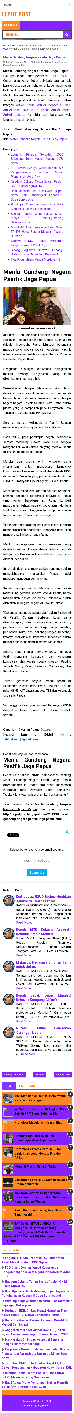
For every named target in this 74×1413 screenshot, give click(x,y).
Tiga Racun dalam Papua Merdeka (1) (35, 259)
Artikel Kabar (40, 110)
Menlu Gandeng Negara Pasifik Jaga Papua (38, 139)
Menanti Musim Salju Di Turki (35, 1166)
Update (21, 65)
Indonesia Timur (49, 62)
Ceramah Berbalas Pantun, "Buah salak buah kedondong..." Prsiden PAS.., (37, 1153)
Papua (13, 65)
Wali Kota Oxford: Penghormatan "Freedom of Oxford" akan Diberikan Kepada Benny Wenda (40, 1197)
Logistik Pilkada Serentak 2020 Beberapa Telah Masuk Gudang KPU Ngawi (37, 159)
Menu (12, 25)
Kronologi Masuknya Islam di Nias (38, 1122)
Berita (37, 62)
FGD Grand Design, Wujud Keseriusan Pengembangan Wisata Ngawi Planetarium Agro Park (37, 172)
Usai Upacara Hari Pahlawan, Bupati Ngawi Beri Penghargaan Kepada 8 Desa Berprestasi (37, 195)
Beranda (40, 1074)
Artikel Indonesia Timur (53, 105)
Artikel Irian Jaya (15, 110)
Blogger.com (43, 1405)
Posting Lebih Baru (14, 1074)
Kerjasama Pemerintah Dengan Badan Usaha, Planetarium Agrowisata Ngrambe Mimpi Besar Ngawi (36, 1353)
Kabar (6, 65)
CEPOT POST (59, 76)
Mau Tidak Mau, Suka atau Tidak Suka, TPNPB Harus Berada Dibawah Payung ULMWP (37, 231)
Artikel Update (13, 115)
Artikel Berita (25, 105)
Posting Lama (63, 1074)
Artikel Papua (60, 110)
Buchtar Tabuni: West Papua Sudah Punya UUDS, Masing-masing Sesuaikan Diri (37, 218)
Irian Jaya (63, 62)
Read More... (24, 922)
